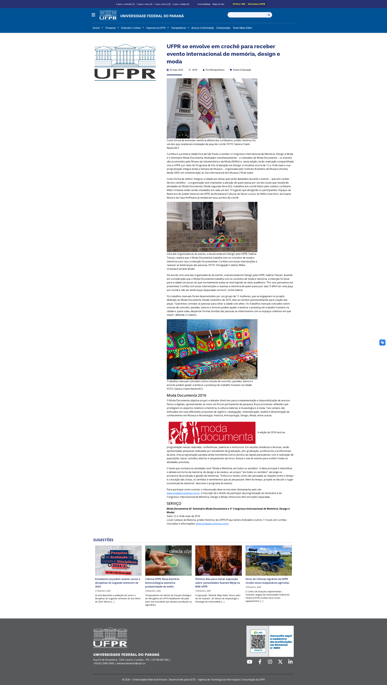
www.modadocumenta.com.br (183, 493)
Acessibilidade (204, 4)
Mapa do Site (218, 4)
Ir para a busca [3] (162, 4)
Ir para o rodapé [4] (180, 4)
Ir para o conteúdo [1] (125, 4)
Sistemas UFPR (256, 4)
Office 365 (239, 4)
